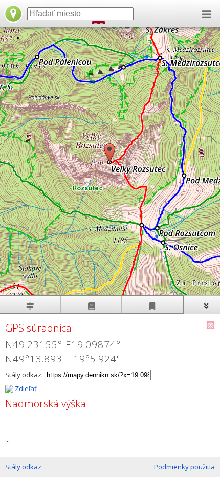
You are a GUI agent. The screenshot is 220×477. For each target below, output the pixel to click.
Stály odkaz (23, 466)
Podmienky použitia (184, 466)
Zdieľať (25, 388)
